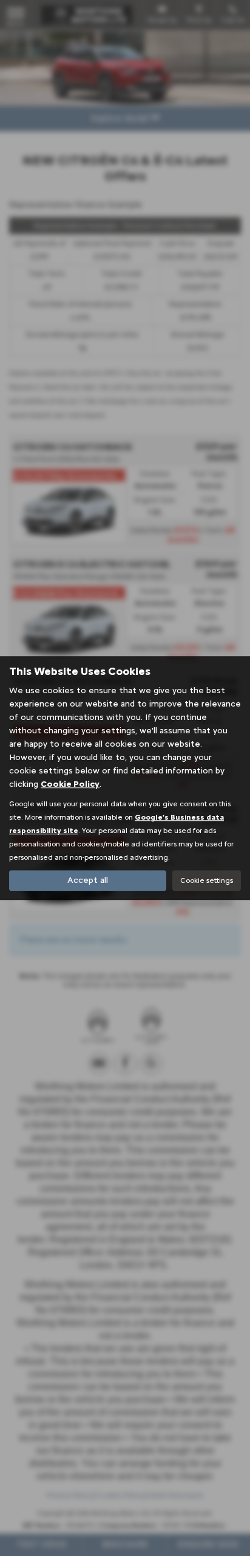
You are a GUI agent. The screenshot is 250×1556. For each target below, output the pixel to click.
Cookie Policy (70, 784)
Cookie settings (206, 880)
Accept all (87, 880)
